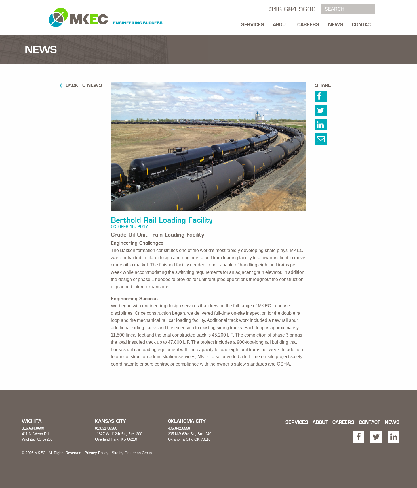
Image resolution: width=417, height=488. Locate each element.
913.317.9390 (106, 428)
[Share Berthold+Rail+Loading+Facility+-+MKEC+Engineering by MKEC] (327, 140)
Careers (308, 24)
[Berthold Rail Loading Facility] (208, 149)
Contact (362, 24)
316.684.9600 (33, 428)
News (335, 24)
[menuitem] (252, 23)
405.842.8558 (179, 428)
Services (252, 24)
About (280, 24)
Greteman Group (138, 453)
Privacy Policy (96, 453)
